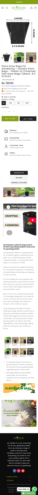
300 (27, 103)
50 (4, 103)
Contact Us (29, 493)
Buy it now (28, 119)
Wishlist (19, 2)
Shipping (13, 86)
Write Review (7, 80)
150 (18, 103)
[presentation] (2, 58)
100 (10, 103)
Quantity (5, 107)
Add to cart (10, 119)
